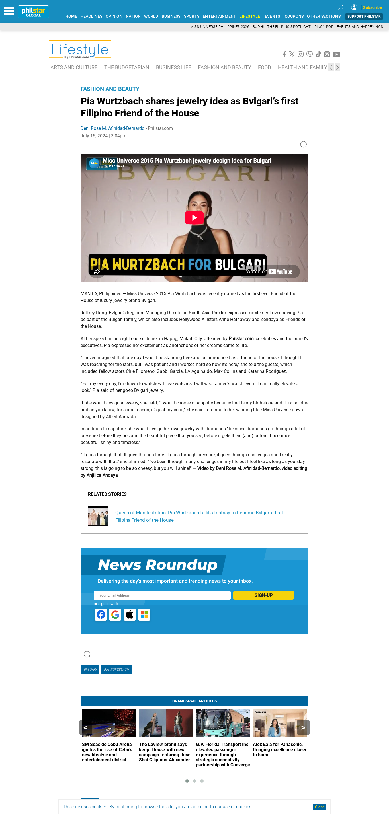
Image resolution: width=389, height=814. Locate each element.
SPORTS (192, 16)
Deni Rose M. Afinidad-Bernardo (112, 128)
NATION (133, 16)
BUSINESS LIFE (173, 67)
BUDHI (258, 26)
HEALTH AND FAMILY (302, 67)
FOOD (264, 67)
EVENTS (272, 16)
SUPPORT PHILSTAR (364, 16)
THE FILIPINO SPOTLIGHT (289, 26)
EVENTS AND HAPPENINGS (360, 26)
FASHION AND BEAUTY (224, 67)
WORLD (151, 16)
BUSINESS (171, 16)
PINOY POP (323, 26)
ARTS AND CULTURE (73, 67)
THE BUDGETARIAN (126, 67)
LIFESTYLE (249, 16)
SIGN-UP (264, 595)
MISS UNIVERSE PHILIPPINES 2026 (219, 26)
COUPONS (294, 16)
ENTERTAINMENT (219, 16)
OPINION (114, 16)
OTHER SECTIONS (324, 16)
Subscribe (372, 7)
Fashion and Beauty (110, 88)
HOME (71, 16)
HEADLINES (91, 16)
